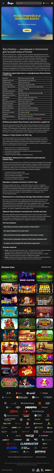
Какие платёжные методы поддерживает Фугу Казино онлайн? (24, 235)
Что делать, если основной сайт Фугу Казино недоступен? (22, 243)
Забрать (27, 30)
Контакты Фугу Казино (41, 457)
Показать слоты (46, 267)
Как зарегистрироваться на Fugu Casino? (16, 231)
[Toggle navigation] (3, 3)
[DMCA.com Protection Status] (49, 470)
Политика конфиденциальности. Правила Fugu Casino (20, 457)
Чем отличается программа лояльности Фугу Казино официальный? (25, 239)
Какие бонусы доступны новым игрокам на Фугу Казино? (21, 227)
